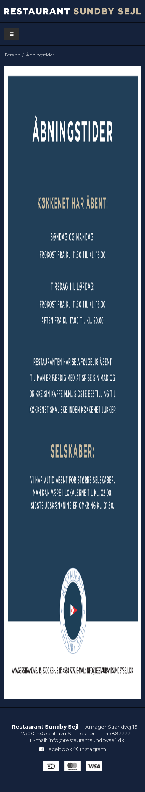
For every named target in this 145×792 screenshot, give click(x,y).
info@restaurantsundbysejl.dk (86, 740)
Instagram (92, 749)
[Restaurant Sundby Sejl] (72, 11)
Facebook (58, 749)
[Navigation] (11, 34)
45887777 (117, 733)
